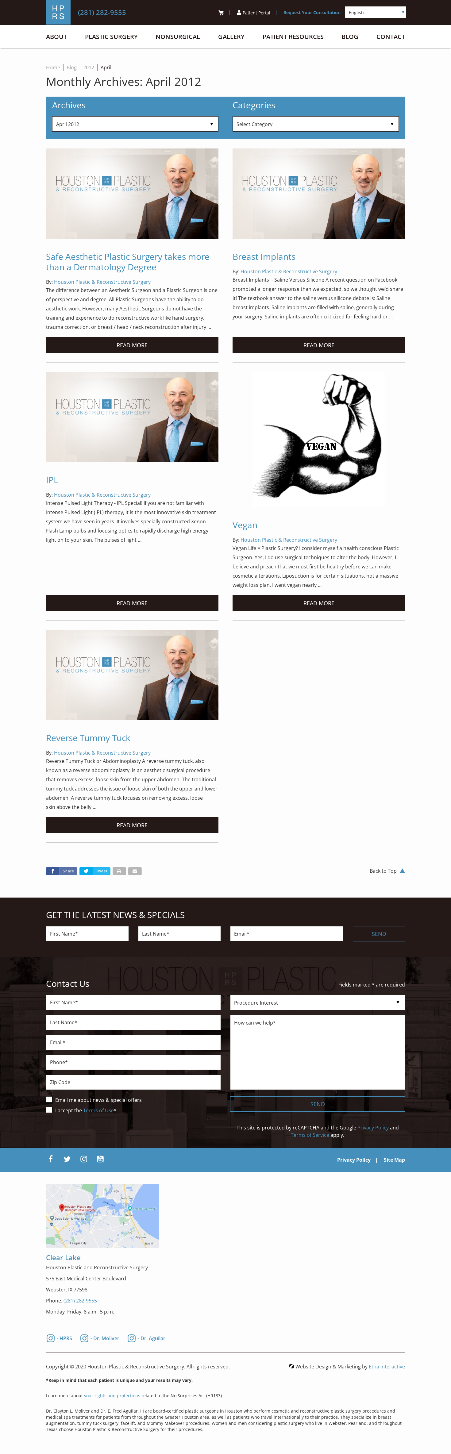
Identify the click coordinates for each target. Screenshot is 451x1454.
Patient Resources (293, 37)
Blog (349, 37)
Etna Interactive (387, 1366)
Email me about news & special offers (98, 1100)
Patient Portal (256, 13)
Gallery (231, 37)
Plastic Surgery (111, 37)
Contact (390, 37)
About (56, 37)
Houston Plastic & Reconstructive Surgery (102, 282)
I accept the (69, 1110)
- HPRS (64, 1337)
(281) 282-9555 (80, 1300)
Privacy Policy (373, 1127)
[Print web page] (119, 871)
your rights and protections (112, 1395)
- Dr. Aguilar (151, 1337)
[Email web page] (135, 871)
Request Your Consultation (312, 12)
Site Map (394, 1159)
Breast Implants (264, 256)
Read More (132, 345)
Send (379, 933)
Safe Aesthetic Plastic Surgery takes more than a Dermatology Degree (128, 262)
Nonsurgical (178, 37)
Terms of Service (310, 1135)
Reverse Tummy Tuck (88, 738)
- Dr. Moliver (105, 1337)
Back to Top (383, 870)
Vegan (245, 525)
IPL (52, 480)
